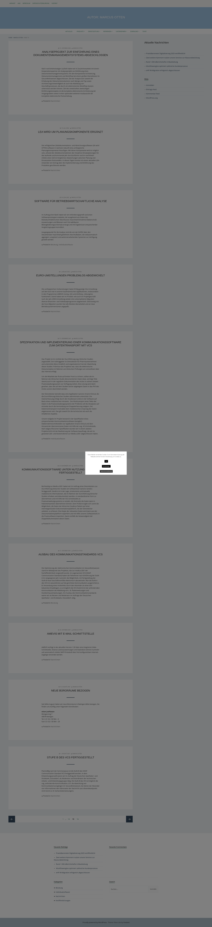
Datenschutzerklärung (106, 471)
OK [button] (106, 461)
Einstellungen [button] (106, 466)
